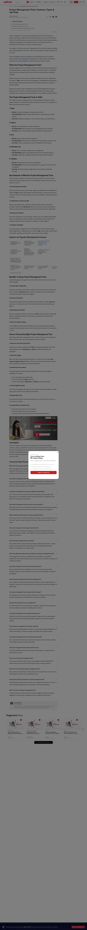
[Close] (57, 453)
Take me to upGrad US (43, 472)
